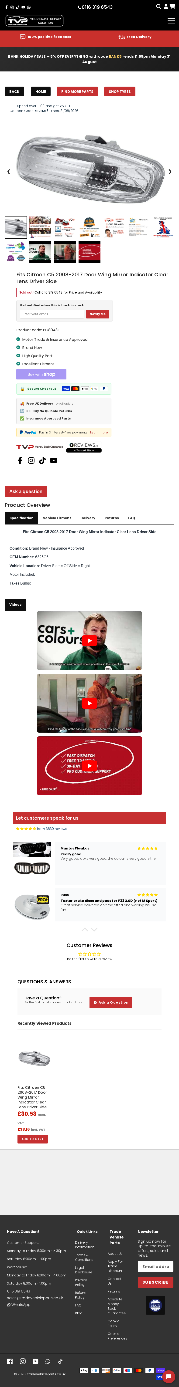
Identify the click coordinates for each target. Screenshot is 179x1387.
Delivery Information (84, 1244)
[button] (85, 930)
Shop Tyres (120, 91)
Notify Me (98, 314)
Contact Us (114, 1281)
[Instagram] (31, 460)
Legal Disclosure (83, 1270)
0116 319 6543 (51, 292)
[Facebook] (20, 460)
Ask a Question (113, 1002)
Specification (22, 518)
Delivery (87, 518)
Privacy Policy (81, 1282)
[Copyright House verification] (155, 1305)
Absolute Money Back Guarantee (117, 1306)
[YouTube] (53, 460)
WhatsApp (21, 1304)
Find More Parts (77, 91)
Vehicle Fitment (57, 518)
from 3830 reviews (52, 828)
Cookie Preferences (117, 1336)
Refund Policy (80, 1295)
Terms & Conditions (84, 1257)
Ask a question (25, 491)
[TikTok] (42, 460)
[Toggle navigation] (171, 21)
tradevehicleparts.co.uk (46, 1374)
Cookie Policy (113, 1323)
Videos (15, 604)
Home (40, 91)
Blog (79, 1313)
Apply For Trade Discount (115, 1266)
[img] (26, 828)
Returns (112, 518)
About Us (115, 1253)
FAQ (131, 518)
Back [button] (14, 91)
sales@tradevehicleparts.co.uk (35, 1298)
